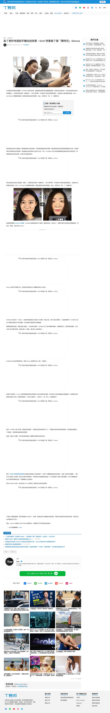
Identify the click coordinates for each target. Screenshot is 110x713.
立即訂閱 (67, 113)
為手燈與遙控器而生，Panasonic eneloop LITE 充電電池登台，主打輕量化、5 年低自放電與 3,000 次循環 (95, 86)
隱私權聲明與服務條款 (67, 697)
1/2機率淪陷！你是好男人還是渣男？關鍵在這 (41, 608)
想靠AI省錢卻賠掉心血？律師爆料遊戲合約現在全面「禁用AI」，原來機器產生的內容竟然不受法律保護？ (95, 92)
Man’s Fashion (80, 700)
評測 (28, 13)
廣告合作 (47, 700)
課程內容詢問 (96, 700)
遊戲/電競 (22, 13)
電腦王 (78, 706)
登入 (100, 7)
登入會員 (19, 684)
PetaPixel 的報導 (19, 223)
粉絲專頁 (29, 583)
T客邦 (78, 697)
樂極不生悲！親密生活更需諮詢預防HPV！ (19, 539)
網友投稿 (94, 706)
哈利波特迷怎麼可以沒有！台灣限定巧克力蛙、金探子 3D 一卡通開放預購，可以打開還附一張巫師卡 (42, 675)
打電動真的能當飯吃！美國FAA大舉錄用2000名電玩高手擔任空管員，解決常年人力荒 (95, 55)
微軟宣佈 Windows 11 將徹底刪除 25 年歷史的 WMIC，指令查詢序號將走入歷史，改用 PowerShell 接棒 (96, 60)
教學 (32, 13)
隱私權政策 (75, 1)
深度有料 (66, 13)
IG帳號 (70, 583)
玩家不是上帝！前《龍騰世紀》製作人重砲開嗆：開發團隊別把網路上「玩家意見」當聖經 (95, 66)
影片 (36, 13)
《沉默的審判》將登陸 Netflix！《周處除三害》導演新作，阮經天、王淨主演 (30, 536)
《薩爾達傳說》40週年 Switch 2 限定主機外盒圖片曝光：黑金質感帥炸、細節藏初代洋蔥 (95, 76)
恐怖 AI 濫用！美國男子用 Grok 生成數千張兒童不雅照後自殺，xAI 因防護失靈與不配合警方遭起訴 (42, 653)
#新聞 (5, 552)
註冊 (104, 7)
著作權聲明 (64, 700)
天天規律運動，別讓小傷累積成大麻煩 (65, 651)
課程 (51, 13)
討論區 (47, 13)
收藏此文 (26, 44)
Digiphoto (79, 703)
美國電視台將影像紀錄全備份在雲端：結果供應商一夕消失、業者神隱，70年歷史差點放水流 (35, 547)
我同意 (103, 1)
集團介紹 (47, 697)
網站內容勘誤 (96, 697)
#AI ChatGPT (58, 13)
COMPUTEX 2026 (77, 13)
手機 (16, 13)
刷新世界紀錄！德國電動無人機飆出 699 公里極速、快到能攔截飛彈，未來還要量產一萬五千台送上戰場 (95, 45)
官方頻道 (50, 583)
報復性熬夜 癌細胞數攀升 (13, 544)
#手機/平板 (13, 552)
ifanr (8, 44)
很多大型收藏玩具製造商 (17, 474)
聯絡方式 (47, 703)
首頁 (4, 38)
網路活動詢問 (96, 703)
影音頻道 (60, 583)
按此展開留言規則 (22, 686)
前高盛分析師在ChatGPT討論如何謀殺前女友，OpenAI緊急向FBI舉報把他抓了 (30, 542)
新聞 (5, 13)
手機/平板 (10, 38)
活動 (40, 13)
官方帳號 (39, 583)
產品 (11, 13)
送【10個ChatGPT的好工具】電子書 (39, 573)
